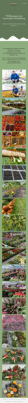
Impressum (5, 399)
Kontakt (23, 399)
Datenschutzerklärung (14, 399)
